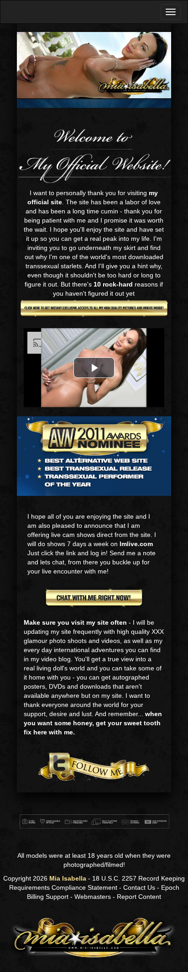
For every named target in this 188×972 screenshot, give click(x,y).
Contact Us (139, 887)
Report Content (139, 896)
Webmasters (92, 896)
